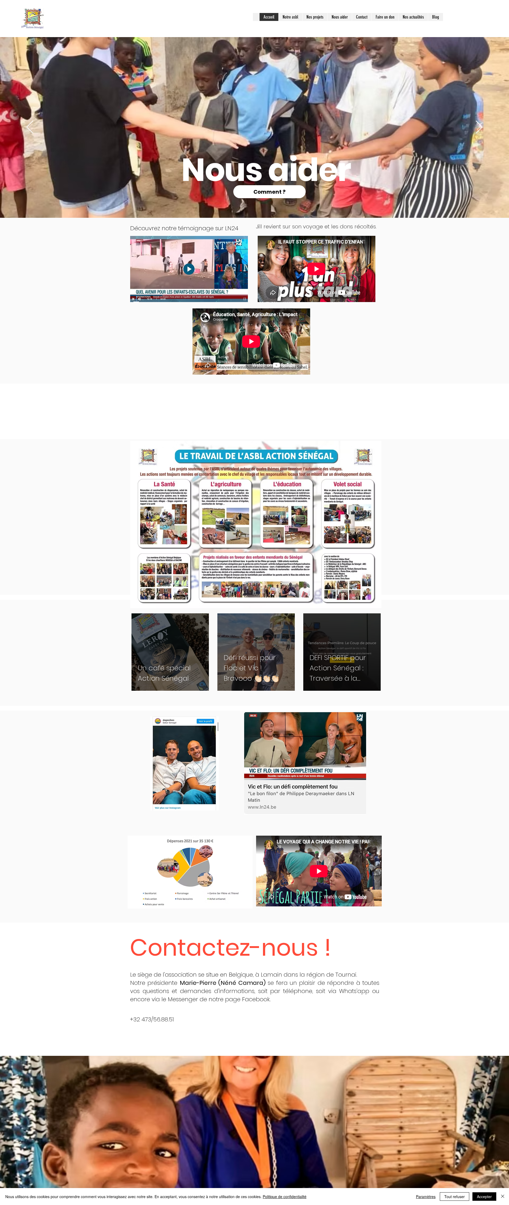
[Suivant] (479, 127)
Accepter (484, 1196)
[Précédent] (30, 127)
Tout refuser (454, 1196)
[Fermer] (502, 1196)
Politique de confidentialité (284, 1196)
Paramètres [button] (426, 1196)
